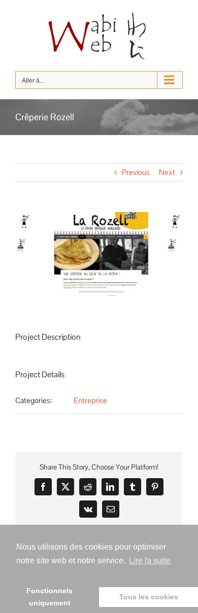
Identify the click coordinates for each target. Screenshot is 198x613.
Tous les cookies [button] (148, 597)
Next (167, 172)
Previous (136, 172)
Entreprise (90, 400)
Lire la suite (150, 560)
